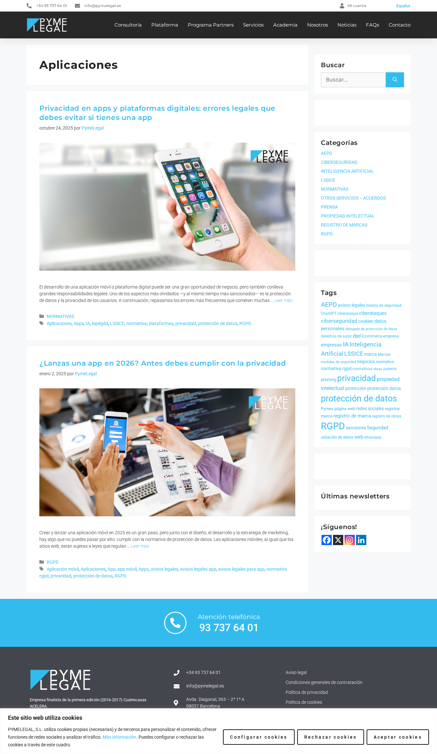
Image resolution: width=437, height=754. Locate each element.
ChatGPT (329, 313)
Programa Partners (211, 25)
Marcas (384, 354)
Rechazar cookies (330, 737)
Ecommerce (372, 336)
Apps (79, 323)
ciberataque (348, 313)
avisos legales (164, 569)
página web (344, 408)
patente (389, 369)
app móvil (127, 569)
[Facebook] (327, 540)
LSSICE (117, 323)
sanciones (356, 427)
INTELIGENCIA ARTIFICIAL (347, 171)
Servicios (253, 25)
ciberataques (373, 313)
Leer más (283, 300)
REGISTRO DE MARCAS (344, 224)
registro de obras (386, 416)
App (111, 569)
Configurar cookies (258, 737)
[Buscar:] (353, 80)
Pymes (327, 408)
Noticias (347, 25)
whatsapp (372, 437)
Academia (285, 25)
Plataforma (164, 25)
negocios (366, 361)
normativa (136, 323)
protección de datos (217, 323)
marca (370, 354)
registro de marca (352, 416)
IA (88, 323)
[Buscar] (395, 80)
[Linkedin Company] (361, 540)
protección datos (384, 388)
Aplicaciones (59, 323)
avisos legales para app (241, 569)
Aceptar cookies (398, 737)
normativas (362, 369)
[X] (338, 540)
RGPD (245, 323)
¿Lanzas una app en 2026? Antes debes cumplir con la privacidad (162, 363)
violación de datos (337, 437)
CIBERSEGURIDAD (339, 162)
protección (355, 388)
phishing (328, 379)
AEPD (326, 153)
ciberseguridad (339, 321)
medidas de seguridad (338, 362)
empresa (391, 336)
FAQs (372, 25)
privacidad (185, 323)
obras (377, 369)
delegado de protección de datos (371, 329)
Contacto (399, 25)
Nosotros (317, 25)
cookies (365, 321)
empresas (331, 345)
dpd (357, 336)
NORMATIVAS (60, 316)
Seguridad (377, 428)
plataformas (161, 323)
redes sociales (370, 408)
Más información (119, 737)
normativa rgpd (336, 368)
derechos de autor (336, 336)
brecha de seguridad (383, 305)
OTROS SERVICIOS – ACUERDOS (353, 198)
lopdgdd (100, 323)
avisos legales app (198, 569)
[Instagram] (350, 540)
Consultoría (128, 25)
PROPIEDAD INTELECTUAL (348, 215)
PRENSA (329, 207)
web (358, 437)
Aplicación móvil (63, 569)
